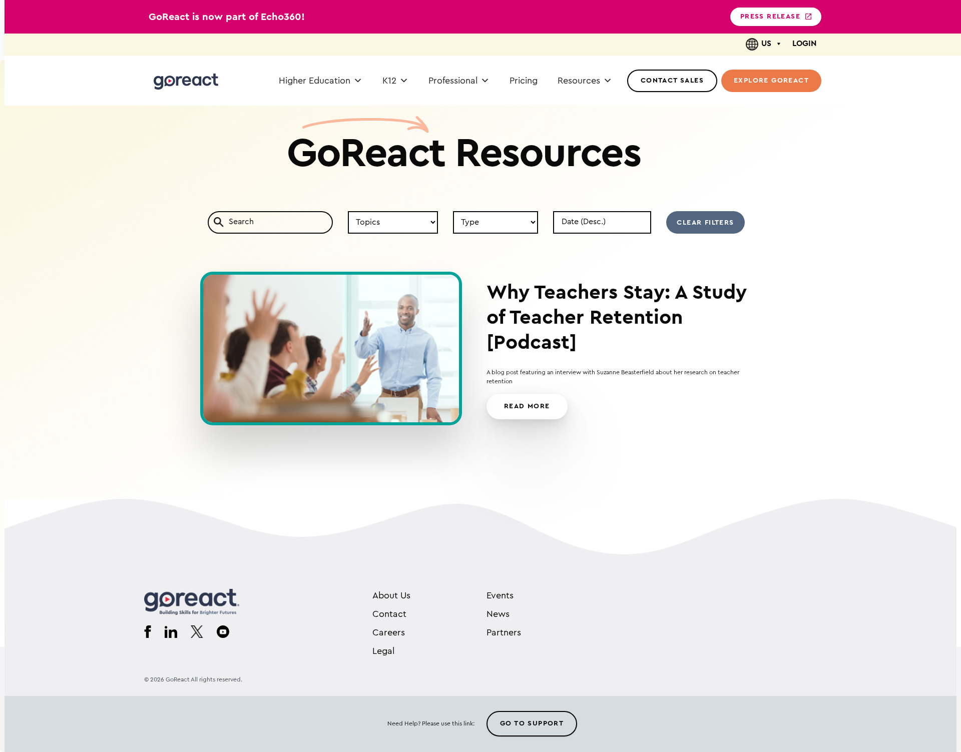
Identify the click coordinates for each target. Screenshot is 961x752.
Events (500, 595)
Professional (452, 80)
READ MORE (527, 406)
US (766, 44)
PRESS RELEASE (770, 16)
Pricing (524, 80)
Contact (389, 613)
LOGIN (804, 44)
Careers (388, 632)
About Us (391, 595)
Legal (383, 650)
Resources (579, 80)
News (498, 613)
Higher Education (314, 80)
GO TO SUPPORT (532, 723)
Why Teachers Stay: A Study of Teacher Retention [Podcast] (617, 318)
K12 (389, 80)
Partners (504, 632)
